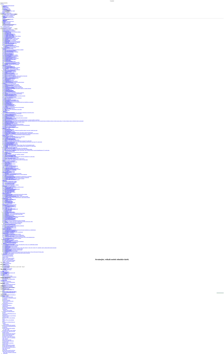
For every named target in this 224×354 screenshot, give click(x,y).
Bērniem (4, 69)
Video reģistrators (13, 45)
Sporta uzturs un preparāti (8, 288)
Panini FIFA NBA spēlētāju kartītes (8, 190)
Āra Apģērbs (10, 16)
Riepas (7, 39)
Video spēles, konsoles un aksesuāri (9, 352)
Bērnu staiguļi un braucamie (9, 60)
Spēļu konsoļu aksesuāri (6, 339)
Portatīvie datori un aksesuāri (7, 135)
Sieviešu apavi (11, 21)
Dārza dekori (10, 82)
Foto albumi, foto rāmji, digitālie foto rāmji (9, 151)
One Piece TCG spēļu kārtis (9, 187)
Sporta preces (5, 302)
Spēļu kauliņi (10, 201)
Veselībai (8, 266)
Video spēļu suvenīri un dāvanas (8, 351)
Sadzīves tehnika (6, 262)
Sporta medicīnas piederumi (7, 285)
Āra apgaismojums (7, 72)
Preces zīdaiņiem (12, 63)
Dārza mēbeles (11, 87)
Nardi (13, 185)
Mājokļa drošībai (12, 218)
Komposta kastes (13, 94)
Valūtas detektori (12, 144)
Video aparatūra (12, 328)
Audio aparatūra (12, 325)
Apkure (7, 213)
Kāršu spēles (32, 145)
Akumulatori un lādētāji (6, 28)
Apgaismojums (11, 212)
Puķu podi (9, 103)
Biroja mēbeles (11, 239)
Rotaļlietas (9, 65)
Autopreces (5, 46)
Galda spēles (5, 210)
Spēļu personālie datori (8, 341)
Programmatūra (12, 138)
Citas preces (5, 353)
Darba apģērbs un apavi (8, 245)
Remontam (5, 252)
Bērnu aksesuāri (12, 56)
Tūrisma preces (6, 324)
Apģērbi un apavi (13, 70)
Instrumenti (9, 249)
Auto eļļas (9, 31)
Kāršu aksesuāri (12, 177)
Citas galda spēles (13, 169)
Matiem (7, 264)
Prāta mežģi (10, 195)
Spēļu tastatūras (12, 345)
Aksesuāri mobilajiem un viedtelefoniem (6, 306)
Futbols (7, 274)
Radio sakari (10, 38)
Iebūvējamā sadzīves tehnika (7, 254)
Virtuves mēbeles (13, 242)
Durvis (7, 214)
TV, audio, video (6, 329)
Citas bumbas (4, 270)
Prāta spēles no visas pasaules (9, 197)
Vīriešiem (8, 23)
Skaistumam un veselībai (7, 268)
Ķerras (7, 93)
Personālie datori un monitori (7, 122)
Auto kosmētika (12, 33)
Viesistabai (9, 241)
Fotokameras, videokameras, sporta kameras (8, 159)
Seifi (6, 221)
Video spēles (41, 251)
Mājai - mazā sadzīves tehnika (7, 259)
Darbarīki (8, 246)
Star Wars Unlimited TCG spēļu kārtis (9, 204)
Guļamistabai (10, 240)
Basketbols (9, 269)
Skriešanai (9, 281)
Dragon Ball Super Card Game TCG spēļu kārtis (9, 175)
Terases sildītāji (5, 107)
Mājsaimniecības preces (7, 238)
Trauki (7, 222)
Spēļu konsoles (11, 334)
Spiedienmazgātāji (5, 42)
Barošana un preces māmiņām (7, 54)
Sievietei (8, 265)
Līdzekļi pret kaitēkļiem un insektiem (9, 99)
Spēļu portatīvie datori (7, 343)
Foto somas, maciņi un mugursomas (9, 155)
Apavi (7, 7)
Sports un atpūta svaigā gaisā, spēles (9, 291)
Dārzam (4, 111)
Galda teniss (10, 275)
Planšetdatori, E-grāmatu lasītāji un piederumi (8, 128)
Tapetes (7, 251)
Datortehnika (5, 146)
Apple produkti (11, 307)
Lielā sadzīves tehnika (7, 257)
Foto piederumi (5, 152)
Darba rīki (9, 81)
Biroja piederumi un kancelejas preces (9, 114)
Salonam (8, 40)
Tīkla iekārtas (10, 143)
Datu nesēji (9, 117)
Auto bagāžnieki (12, 30)
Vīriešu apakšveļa (13, 24)
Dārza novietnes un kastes (8, 89)
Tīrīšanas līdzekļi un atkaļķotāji (8, 232)
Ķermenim (9, 263)
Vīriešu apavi (10, 25)
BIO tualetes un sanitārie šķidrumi (8, 78)
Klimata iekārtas (12, 216)
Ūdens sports (10, 296)
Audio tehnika (11, 29)
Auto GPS (9, 32)
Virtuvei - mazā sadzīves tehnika (8, 261)
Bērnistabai (9, 55)
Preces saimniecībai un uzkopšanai (8, 230)
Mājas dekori (10, 217)
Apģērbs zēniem (12, 50)
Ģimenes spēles (12, 176)
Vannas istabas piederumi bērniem (8, 66)
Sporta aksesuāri (12, 284)
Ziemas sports (10, 301)
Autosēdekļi (10, 53)
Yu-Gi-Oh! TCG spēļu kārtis (9, 209)
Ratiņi (6, 64)
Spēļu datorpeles (12, 333)
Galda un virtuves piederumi (9, 227)
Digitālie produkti (34, 244)
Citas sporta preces (5, 271)
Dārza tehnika (11, 90)
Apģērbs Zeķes (12, 15)
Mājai (4, 223)
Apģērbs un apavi (6, 26)
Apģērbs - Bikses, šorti (6, 9)
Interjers (7, 215)
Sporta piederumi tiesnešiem (7, 286)
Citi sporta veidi (12, 272)
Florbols (7, 273)
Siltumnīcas (10, 104)
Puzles (7, 198)
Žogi (6, 110)
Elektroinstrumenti (5, 248)
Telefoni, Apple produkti (7, 310)
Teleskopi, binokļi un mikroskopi (8, 161)
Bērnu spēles (10, 168)
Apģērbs (8, 8)
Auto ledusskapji (12, 34)
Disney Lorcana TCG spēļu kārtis (8, 171)
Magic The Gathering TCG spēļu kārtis (8, 184)
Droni (7, 147)
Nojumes (8, 100)
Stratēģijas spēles (13, 205)
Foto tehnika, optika (6, 162)
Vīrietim (7, 267)
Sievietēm (8, 22)
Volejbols (8, 300)
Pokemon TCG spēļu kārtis (7, 194)
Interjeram (9, 228)
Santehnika (9, 250)
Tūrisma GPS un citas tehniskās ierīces (8, 320)
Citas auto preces (13, 37)
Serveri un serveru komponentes (8, 142)
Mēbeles (4, 243)
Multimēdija (10, 120)
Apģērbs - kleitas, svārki (6, 12)
